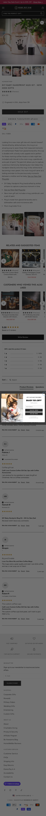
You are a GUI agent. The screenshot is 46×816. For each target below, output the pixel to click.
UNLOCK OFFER (34, 410)
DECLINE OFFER (34, 414)
